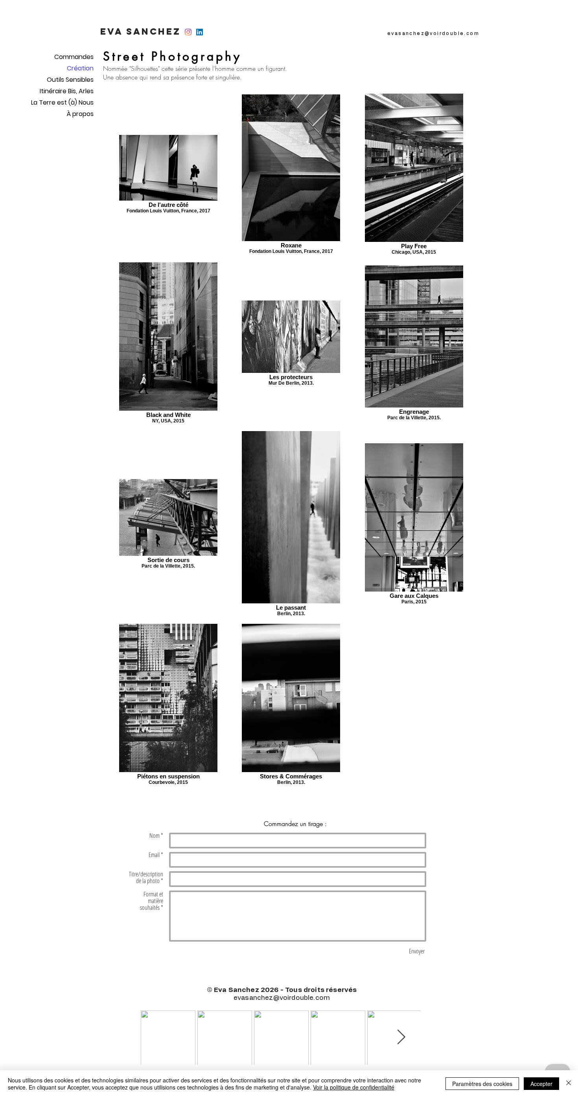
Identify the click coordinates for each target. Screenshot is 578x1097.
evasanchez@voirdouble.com (433, 33)
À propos (80, 113)
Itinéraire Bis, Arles (67, 91)
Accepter (541, 1084)
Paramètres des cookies (482, 1084)
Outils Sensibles (70, 79)
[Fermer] (568, 1084)
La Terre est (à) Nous (64, 102)
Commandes (74, 56)
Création (80, 68)
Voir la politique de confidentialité (353, 1087)
